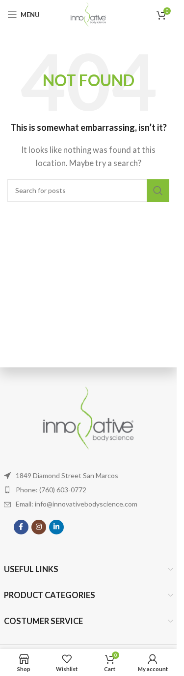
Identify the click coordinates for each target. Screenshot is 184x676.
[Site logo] (88, 13)
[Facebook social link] (21, 527)
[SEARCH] (158, 190)
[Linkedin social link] (56, 527)
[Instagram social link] (38, 527)
